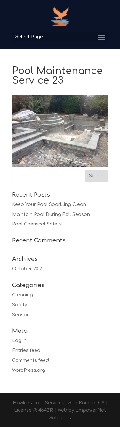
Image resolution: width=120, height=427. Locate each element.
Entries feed (26, 350)
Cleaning (22, 295)
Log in (19, 340)
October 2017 (27, 268)
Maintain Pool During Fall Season (51, 214)
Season (21, 314)
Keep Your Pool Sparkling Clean (49, 204)
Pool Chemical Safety (37, 224)
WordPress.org (28, 370)
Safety (19, 304)
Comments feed (30, 360)
